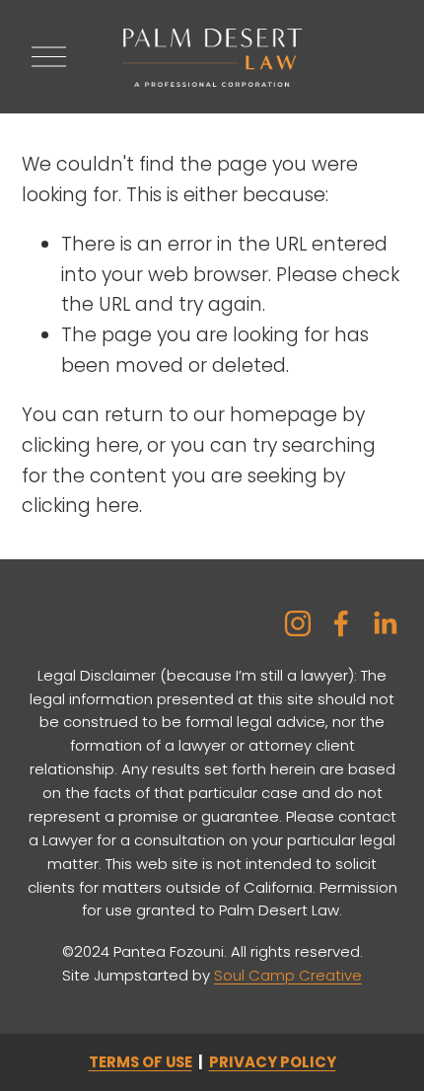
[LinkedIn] (384, 623)
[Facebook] (341, 623)
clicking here (80, 445)
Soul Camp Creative (288, 975)
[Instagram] (298, 623)
